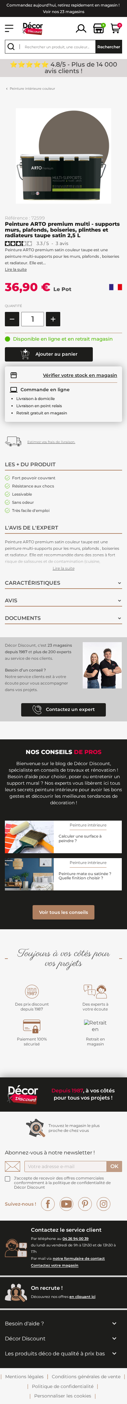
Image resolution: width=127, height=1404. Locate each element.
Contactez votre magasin (54, 1265)
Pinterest (85, 1204)
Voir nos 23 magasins (63, 11)
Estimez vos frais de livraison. (51, 442)
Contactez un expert (70, 709)
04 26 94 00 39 (76, 1238)
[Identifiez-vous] (81, 28)
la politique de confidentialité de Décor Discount (62, 1185)
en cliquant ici (82, 1296)
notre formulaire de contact (79, 1258)
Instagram (103, 1204)
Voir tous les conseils (63, 912)
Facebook (48, 1204)
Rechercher (108, 46)
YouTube (66, 1204)
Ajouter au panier (56, 354)
